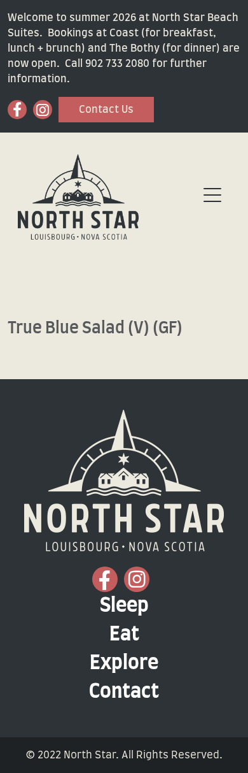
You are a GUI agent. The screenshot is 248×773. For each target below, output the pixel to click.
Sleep (124, 606)
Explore (124, 663)
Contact (124, 692)
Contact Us (106, 110)
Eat (124, 634)
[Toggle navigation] (212, 196)
